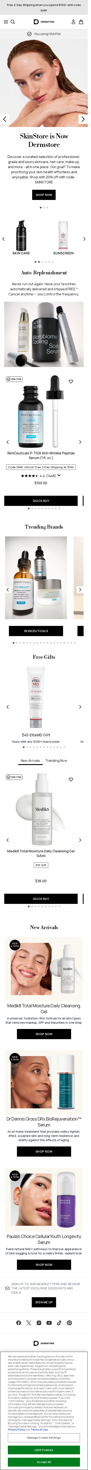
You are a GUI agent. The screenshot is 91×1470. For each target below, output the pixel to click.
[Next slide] (83, 119)
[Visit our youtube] (49, 1323)
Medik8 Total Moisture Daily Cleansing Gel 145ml (41, 853)
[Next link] (80, 589)
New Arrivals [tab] (30, 760)
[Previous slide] (4, 119)
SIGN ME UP (43, 1302)
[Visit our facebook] (19, 1323)
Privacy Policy (16, 1429)
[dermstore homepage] (44, 21)
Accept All (44, 1462)
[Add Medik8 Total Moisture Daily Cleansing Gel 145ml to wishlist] (71, 779)
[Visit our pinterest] (69, 1323)
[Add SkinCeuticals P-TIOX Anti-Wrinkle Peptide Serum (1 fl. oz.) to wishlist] (71, 381)
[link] (73, 22)
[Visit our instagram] (39, 1323)
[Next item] (84, 239)
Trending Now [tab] (56, 760)
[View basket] (81, 22)
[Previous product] (7, 442)
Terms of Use (39, 1429)
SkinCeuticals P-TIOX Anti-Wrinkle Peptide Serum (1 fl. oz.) (41, 455)
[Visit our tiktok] (59, 1323)
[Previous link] (7, 589)
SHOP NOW (44, 195)
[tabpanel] (44, 840)
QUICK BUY (41, 501)
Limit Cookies (44, 1450)
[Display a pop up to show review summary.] (59, 475)
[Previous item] (3, 239)
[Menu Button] (4, 22)
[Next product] (80, 442)
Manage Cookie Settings (44, 1437)
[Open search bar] (12, 22)
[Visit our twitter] (29, 1323)
